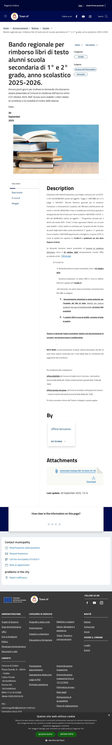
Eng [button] (80, 5)
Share (77, 44)
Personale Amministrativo (14, 646)
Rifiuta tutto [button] (67, 734)
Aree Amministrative (11, 626)
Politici (5, 641)
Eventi (87, 650)
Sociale (46, 28)
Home (6, 28)
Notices (35, 28)
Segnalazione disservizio (40, 674)
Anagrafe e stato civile (39, 622)
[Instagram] (89, 16)
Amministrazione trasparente (64, 667)
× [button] (109, 715)
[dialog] (56, 728)
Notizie (87, 622)
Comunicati (89, 626)
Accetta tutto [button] (45, 734)
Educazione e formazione (40, 640)
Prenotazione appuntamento (36, 667)
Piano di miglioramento (67, 705)
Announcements (20, 28)
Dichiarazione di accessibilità (64, 699)
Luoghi (87, 645)
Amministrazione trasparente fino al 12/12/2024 (65, 678)
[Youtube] (82, 16)
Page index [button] (16, 183)
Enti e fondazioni (9, 636)
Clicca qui (66, 256)
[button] (55, 740)
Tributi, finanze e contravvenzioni (64, 637)
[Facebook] (75, 16)
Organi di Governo (10, 622)
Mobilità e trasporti (65, 621)
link (82, 728)
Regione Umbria (11, 5)
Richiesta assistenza (38, 684)
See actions (90, 44)
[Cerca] (106, 16)
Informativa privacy (66, 687)
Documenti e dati (9, 651)
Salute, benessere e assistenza (66, 628)
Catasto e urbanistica (39, 634)
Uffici (4, 631)
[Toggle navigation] (5, 16)
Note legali (62, 692)
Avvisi (87, 631)
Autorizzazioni (35, 628)
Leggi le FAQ (35, 679)
